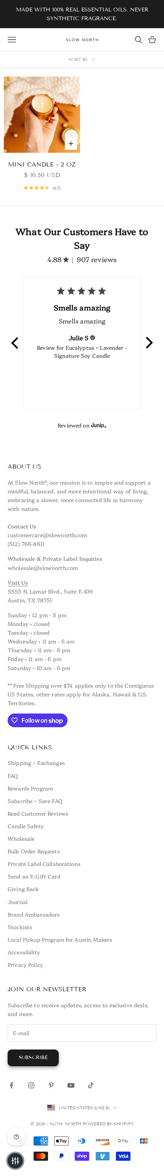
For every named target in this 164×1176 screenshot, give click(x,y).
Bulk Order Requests (34, 851)
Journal (17, 902)
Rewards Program (30, 788)
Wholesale (21, 838)
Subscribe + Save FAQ (35, 801)
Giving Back (23, 889)
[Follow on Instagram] (31, 1085)
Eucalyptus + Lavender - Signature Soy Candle (90, 351)
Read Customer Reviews (38, 813)
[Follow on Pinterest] (51, 1085)
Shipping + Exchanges (36, 762)
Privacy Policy (25, 964)
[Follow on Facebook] (11, 1085)
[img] (92, 337)
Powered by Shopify (108, 1123)
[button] (15, 343)
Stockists (20, 927)
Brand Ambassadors (33, 914)
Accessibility (24, 952)
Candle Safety (26, 826)
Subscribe (33, 1057)
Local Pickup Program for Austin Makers (60, 939)
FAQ (13, 775)
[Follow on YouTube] (71, 1085)
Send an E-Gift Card (34, 876)
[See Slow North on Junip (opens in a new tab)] (98, 425)
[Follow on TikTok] (91, 1085)
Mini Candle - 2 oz (42, 164)
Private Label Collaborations (44, 863)
